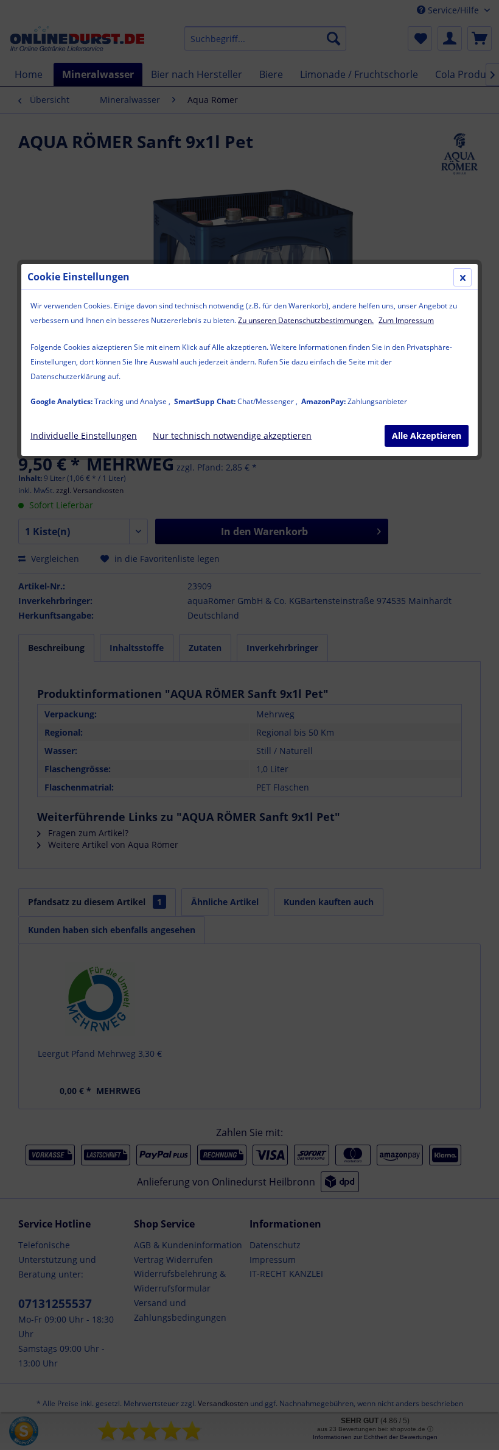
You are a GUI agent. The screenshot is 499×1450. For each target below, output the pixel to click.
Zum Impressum (406, 320)
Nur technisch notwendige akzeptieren (232, 435)
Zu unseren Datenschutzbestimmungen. (306, 320)
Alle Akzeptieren (426, 435)
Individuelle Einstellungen (83, 435)
